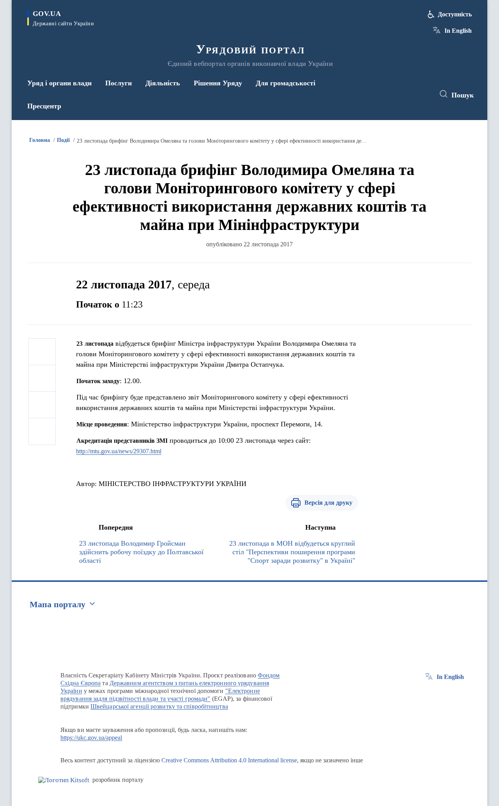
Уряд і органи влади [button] (59, 83)
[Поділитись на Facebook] (42, 352)
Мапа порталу (57, 604)
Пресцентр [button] (44, 106)
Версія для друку (328, 502)
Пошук (462, 95)
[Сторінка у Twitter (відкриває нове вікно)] (407, 94)
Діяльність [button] (162, 83)
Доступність (455, 14)
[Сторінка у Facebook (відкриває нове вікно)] (392, 94)
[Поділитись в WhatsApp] (42, 405)
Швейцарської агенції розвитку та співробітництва (159, 706)
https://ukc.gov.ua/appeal (91, 737)
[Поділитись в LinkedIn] (42, 431)
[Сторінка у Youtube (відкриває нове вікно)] (421, 94)
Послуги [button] (118, 83)
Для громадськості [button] (285, 83)
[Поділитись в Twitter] (42, 378)
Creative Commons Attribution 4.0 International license (229, 760)
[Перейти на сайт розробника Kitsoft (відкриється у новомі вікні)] (63, 780)
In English (458, 30)
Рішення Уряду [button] (218, 83)
